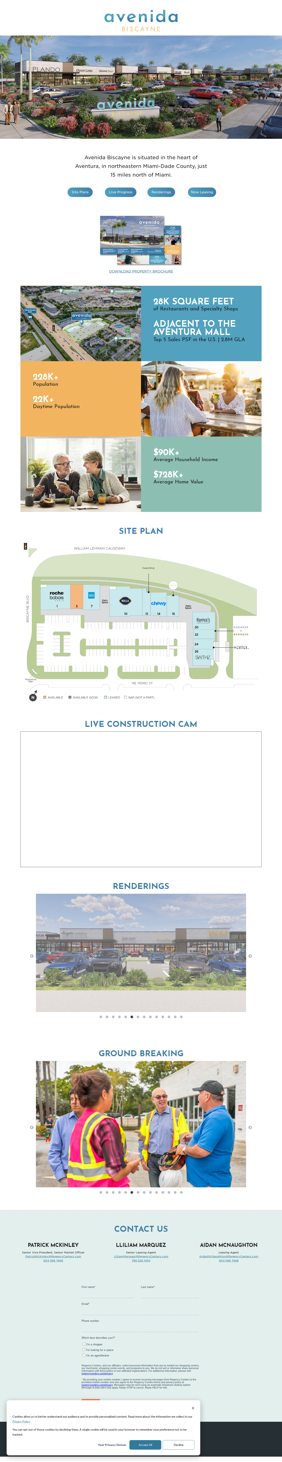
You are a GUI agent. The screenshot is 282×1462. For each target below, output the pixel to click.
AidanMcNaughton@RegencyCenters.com (228, 1256)
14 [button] (181, 1017)
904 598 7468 (53, 1260)
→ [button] (250, 956)
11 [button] (163, 1017)
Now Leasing (202, 192)
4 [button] (119, 1017)
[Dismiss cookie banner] (193, 1408)
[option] (141, 953)
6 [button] (132, 1017)
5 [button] (125, 1017)
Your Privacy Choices (112, 1445)
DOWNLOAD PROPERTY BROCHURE (141, 271)
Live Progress (120, 192)
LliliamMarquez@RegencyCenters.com (141, 1256)
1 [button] (101, 1017)
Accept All (145, 1445)
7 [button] (138, 1017)
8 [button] (144, 1017)
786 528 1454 (141, 1260)
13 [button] (175, 1017)
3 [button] (113, 1017)
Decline (179, 1445)
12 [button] (169, 1017)
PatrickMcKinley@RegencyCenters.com (53, 1256)
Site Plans (80, 192)
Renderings (161, 192)
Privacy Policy (21, 1421)
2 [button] (107, 1017)
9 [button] (150, 1017)
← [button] (32, 956)
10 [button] (156, 1017)
